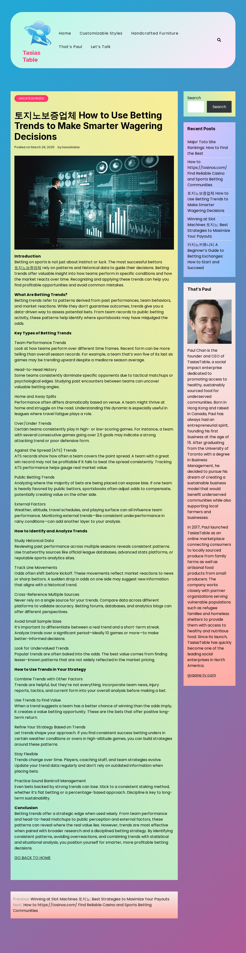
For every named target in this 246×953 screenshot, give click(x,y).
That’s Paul (70, 46)
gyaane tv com (201, 675)
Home (65, 33)
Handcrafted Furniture (154, 33)
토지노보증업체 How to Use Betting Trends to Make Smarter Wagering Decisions (207, 202)
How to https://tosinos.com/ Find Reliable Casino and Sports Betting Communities (207, 173)
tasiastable (71, 147)
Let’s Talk (101, 46)
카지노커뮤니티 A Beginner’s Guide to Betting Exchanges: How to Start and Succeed (205, 256)
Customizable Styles (101, 33)
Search (194, 98)
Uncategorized (31, 98)
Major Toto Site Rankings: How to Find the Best (207, 147)
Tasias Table (31, 56)
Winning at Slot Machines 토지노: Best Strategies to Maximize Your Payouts (208, 227)
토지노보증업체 (27, 268)
